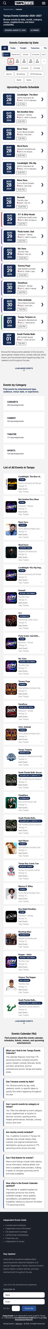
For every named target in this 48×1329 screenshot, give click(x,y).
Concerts (24, 68)
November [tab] (35, 54)
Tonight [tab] (23, 48)
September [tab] (16, 54)
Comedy (36, 68)
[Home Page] (24, 3)
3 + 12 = (6, 1308)
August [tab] (6, 54)
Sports (9, 74)
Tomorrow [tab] (35, 48)
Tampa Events (8, 9)
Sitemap (19, 1324)
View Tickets (42, 95)
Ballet (19, 80)
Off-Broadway (36, 74)
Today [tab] (12, 48)
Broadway (21, 74)
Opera (28, 80)
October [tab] (25, 54)
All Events (12, 68)
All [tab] (5, 48)
